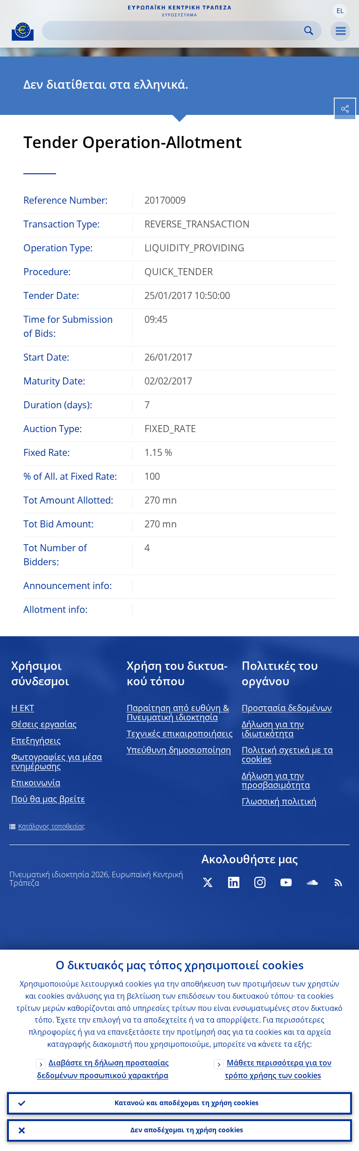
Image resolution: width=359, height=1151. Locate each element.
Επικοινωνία (35, 783)
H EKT (22, 708)
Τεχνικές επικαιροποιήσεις (180, 734)
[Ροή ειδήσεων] (338, 882)
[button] (340, 11)
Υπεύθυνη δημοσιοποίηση (179, 750)
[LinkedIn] (234, 882)
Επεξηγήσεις (36, 741)
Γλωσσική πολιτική (279, 802)
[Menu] (340, 31)
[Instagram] (260, 882)
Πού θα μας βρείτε (48, 800)
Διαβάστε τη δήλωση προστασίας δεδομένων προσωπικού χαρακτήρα (103, 1070)
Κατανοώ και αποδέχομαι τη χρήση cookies (186, 1103)
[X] (207, 882)
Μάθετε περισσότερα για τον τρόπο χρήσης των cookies (278, 1070)
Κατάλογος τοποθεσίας (51, 827)
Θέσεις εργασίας (44, 725)
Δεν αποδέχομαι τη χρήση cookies (186, 1130)
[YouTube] (286, 882)
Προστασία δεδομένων (287, 708)
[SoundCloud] (312, 882)
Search (308, 30)
